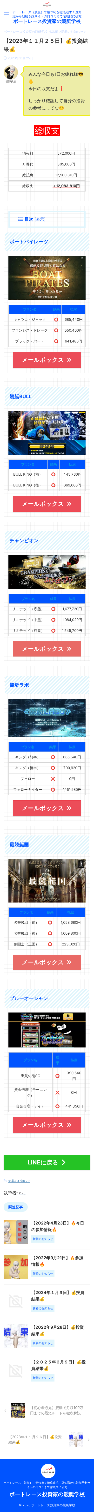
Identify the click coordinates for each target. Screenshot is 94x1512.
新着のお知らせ (19, 1181)
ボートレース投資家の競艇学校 (47, 21)
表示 (40, 219)
